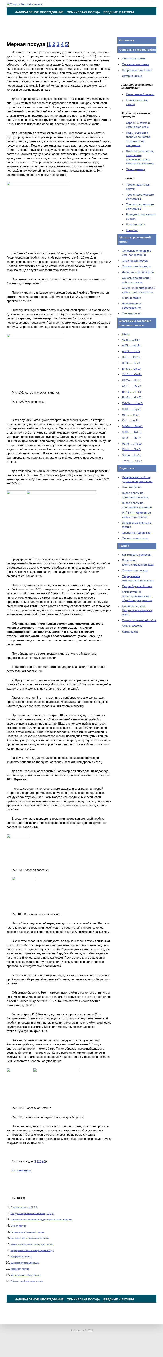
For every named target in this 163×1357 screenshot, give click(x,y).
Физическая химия (134, 58)
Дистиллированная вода (138, 272)
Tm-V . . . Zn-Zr (132, 460)
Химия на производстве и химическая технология (109, 22)
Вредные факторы (118, 12)
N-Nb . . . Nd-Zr (132, 432)
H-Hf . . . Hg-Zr (131, 409)
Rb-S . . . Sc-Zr (131, 449)
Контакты (23, 32)
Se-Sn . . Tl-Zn (131, 455)
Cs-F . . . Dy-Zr (131, 385)
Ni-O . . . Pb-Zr (131, 437)
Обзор (126, 334)
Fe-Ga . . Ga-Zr (132, 397)
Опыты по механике (135, 538)
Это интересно (131, 313)
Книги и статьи (131, 297)
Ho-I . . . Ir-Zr (130, 414)
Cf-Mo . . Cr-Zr (131, 380)
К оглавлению (21, 1170)
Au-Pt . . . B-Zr (131, 351)
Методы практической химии (39, 22)
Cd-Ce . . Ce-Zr (132, 374)
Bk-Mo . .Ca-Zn (131, 368)
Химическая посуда (83, 12)
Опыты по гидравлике (136, 532)
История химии (132, 75)
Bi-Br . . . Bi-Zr (131, 362)
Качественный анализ (140, 94)
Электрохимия (135, 169)
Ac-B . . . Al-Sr (131, 339)
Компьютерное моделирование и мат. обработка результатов (137, 596)
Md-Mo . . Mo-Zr (132, 426)
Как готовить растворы (136, 554)
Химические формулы (136, 266)
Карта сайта (130, 631)
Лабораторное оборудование (39, 12)
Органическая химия (135, 64)
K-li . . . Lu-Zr (130, 420)
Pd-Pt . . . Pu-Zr (132, 443)
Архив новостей (132, 625)
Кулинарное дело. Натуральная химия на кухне (137, 610)
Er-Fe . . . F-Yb (131, 391)
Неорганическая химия (137, 70)
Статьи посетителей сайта (139, 620)
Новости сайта (135, 224)
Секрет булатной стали (137, 586)
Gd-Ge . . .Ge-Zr (132, 403)
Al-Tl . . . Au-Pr (131, 345)
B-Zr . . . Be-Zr (131, 357)
